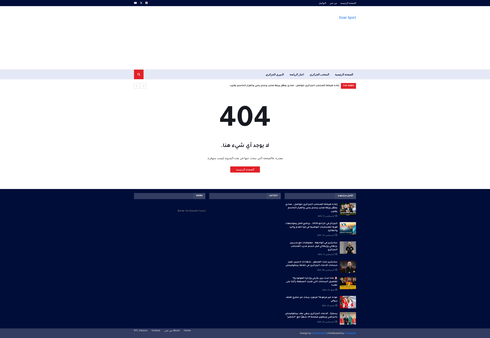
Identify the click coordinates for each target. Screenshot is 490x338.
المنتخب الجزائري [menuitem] (319, 74)
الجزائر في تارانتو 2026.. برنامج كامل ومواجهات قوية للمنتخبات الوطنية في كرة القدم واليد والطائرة (286, 86)
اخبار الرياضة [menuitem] (297, 74)
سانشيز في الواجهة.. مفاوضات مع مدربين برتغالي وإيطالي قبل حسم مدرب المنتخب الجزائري (313, 246)
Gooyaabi (350, 333)
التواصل (322, 3)
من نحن (333, 3)
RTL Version (140, 330)
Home (187, 330)
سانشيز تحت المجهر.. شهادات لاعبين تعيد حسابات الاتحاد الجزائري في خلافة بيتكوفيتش (311, 264)
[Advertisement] (203, 37)
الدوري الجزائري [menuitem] (275, 74)
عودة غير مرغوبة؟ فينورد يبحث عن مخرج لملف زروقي (311, 299)
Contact (156, 330)
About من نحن (172, 330)
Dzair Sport (347, 17)
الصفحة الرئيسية (348, 3)
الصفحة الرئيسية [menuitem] (344, 74)
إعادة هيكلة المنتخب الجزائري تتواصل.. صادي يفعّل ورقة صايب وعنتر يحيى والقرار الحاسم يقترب (311, 208)
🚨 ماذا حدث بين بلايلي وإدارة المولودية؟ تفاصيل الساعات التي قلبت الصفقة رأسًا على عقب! (311, 282)
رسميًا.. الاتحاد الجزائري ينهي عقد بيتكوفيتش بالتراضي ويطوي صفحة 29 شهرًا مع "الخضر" (311, 315)
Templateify (319, 333)
